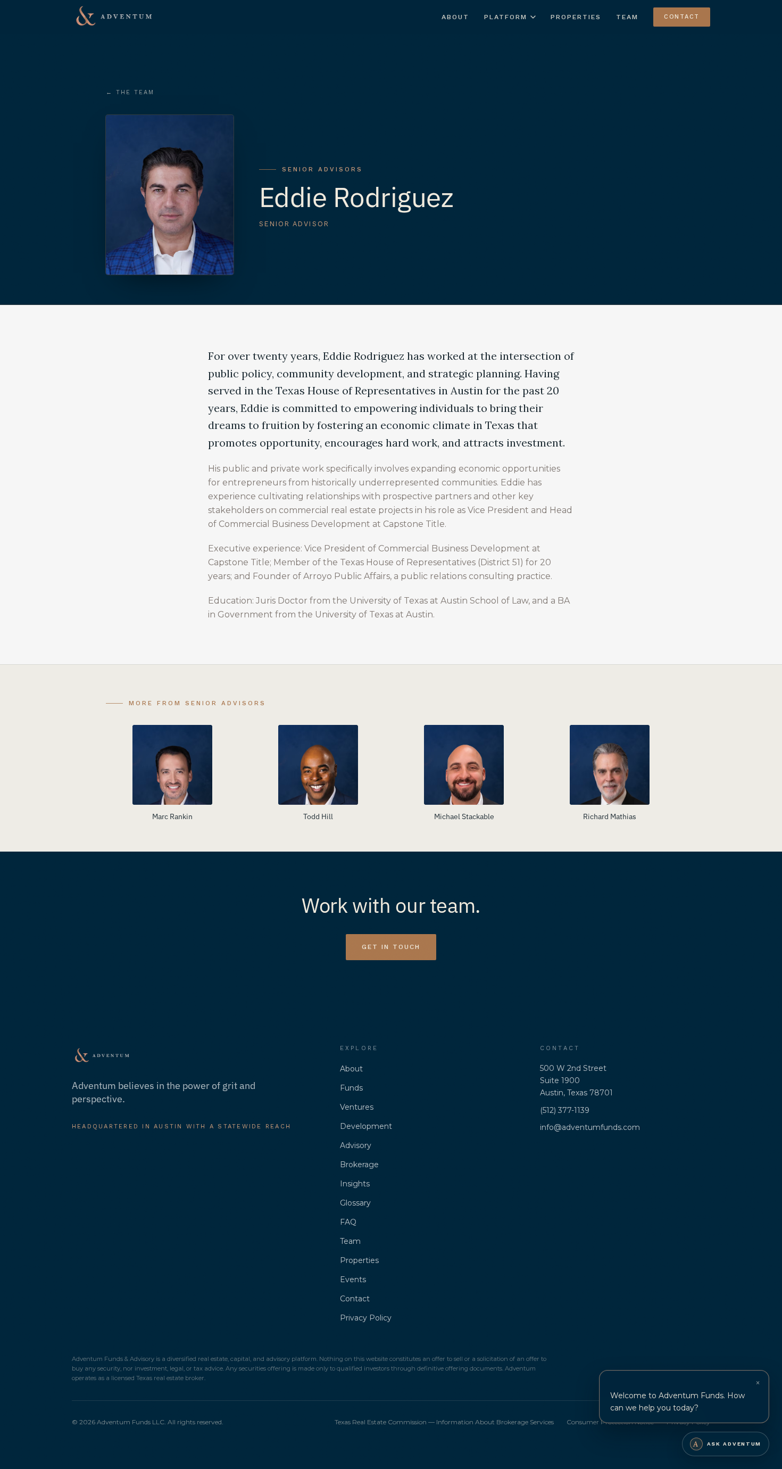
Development (366, 1126)
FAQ (348, 1222)
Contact (682, 16)
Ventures (356, 1107)
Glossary (355, 1203)
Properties (576, 17)
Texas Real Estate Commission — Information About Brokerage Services (444, 1422)
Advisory (355, 1145)
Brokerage (359, 1164)
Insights (355, 1184)
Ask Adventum (727, 1444)
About (455, 17)
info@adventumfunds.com (590, 1127)
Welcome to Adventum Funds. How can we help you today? (677, 1402)
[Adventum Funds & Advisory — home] (114, 17)
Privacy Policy (366, 1318)
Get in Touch (391, 947)
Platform (505, 17)
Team (627, 17)
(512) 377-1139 (564, 1110)
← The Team (130, 92)
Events (353, 1279)
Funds (351, 1088)
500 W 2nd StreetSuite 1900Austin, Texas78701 (576, 1080)
